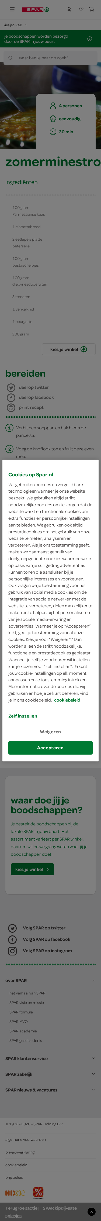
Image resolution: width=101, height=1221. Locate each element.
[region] (50, 610)
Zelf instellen (22, 716)
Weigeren (50, 732)
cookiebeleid (67, 700)
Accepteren (50, 748)
